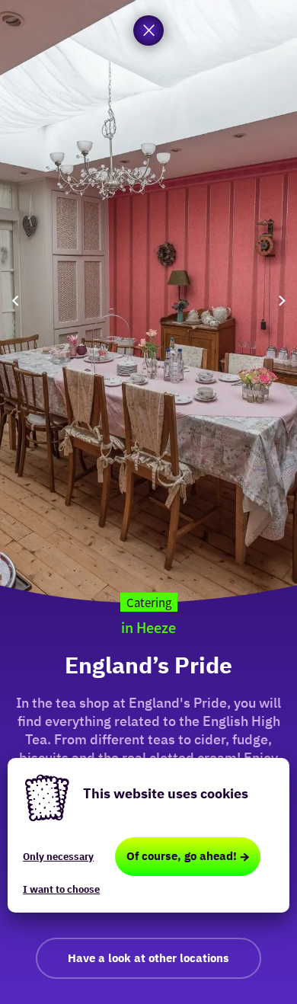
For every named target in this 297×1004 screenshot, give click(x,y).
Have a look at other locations (148, 958)
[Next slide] (281, 300)
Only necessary (58, 856)
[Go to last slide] (15, 300)
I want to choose (61, 889)
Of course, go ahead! (181, 856)
